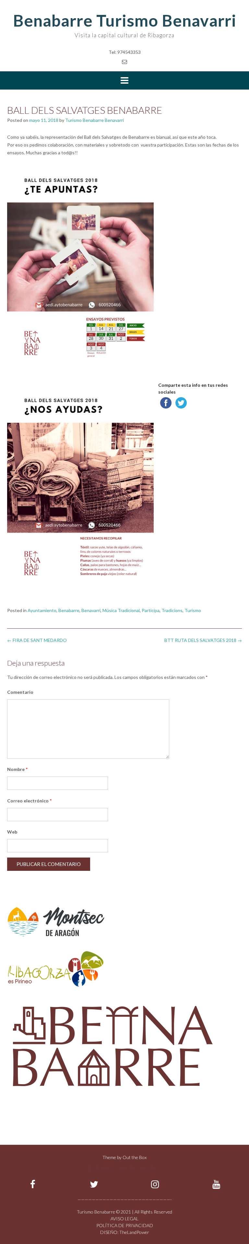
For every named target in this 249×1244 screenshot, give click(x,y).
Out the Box (135, 1157)
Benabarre (68, 610)
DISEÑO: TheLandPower (124, 1232)
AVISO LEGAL (124, 1218)
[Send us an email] (124, 61)
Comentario (20, 692)
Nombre (17, 769)
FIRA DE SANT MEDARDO (37, 640)
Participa (151, 610)
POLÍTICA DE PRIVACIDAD (124, 1225)
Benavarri (91, 610)
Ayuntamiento (42, 610)
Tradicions (172, 610)
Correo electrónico (29, 800)
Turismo (192, 610)
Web (12, 832)
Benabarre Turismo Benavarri (124, 20)
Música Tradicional (121, 610)
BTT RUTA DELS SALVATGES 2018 (203, 640)
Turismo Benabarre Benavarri (94, 120)
